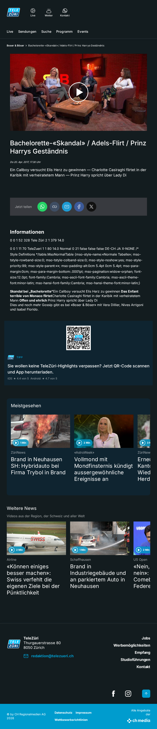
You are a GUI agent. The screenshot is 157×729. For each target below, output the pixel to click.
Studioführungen (135, 659)
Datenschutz (63, 712)
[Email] (67, 207)
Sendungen (27, 31)
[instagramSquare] (128, 694)
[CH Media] (138, 720)
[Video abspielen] (78, 92)
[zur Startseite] (13, 12)
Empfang (142, 652)
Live (10, 31)
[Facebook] (79, 207)
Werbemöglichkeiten (131, 645)
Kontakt (143, 667)
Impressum (84, 712)
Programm (64, 31)
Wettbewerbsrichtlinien (71, 719)
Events (82, 31)
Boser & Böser (15, 45)
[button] (54, 207)
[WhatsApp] (42, 207)
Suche (46, 31)
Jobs (146, 638)
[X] (91, 207)
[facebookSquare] (113, 694)
